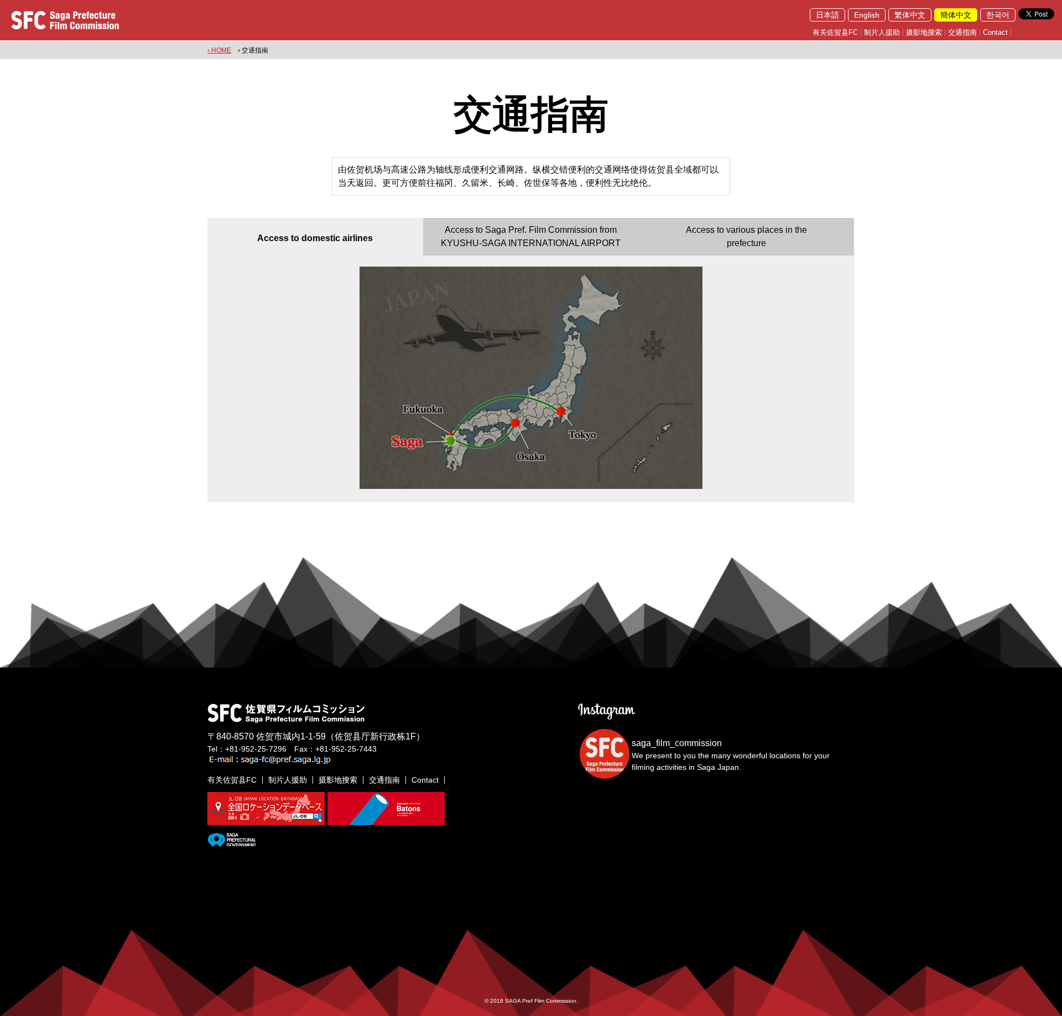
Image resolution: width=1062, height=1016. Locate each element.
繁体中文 (909, 15)
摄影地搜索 (924, 32)
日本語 (827, 15)
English (866, 15)
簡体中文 (955, 15)
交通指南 (962, 32)
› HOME (219, 50)
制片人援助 (882, 32)
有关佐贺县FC (835, 32)
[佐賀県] (231, 841)
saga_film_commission (677, 743)
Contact (995, 32)
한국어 (997, 15)
